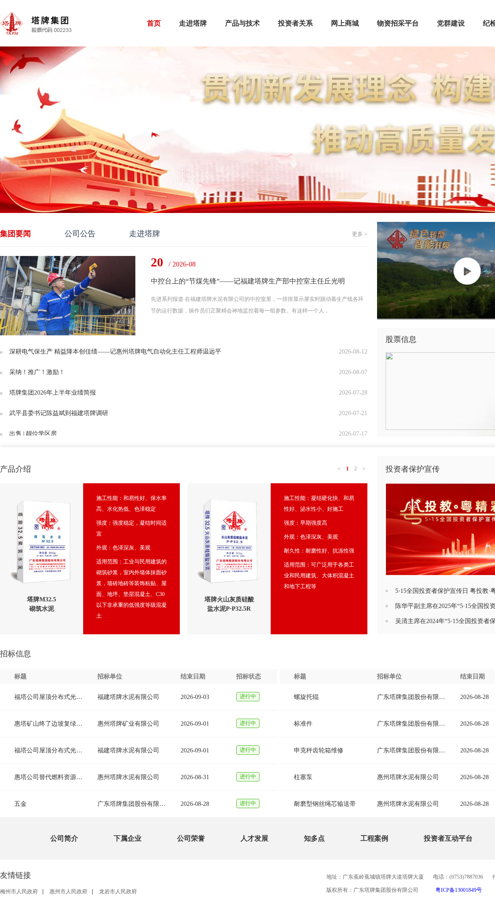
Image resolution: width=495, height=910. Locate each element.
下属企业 (128, 838)
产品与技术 (242, 23)
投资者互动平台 (448, 838)
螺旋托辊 (306, 697)
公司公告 (80, 233)
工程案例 (374, 838)
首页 (154, 23)
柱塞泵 (303, 777)
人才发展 (254, 838)
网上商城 (345, 23)
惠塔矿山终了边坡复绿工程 (48, 723)
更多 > (359, 234)
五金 (20, 803)
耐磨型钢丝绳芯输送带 (325, 803)
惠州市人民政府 (68, 892)
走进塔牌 (193, 23)
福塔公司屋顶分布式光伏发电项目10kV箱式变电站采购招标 (48, 750)
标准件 (303, 723)
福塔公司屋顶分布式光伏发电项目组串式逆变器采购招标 (48, 697)
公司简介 (64, 838)
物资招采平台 (398, 23)
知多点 (314, 838)
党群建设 (451, 23)
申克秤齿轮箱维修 (318, 750)
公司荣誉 (191, 838)
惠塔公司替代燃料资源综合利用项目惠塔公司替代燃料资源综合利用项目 (48, 777)
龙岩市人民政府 (118, 892)
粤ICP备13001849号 (458, 890)
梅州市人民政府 (19, 892)
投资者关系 (295, 23)
